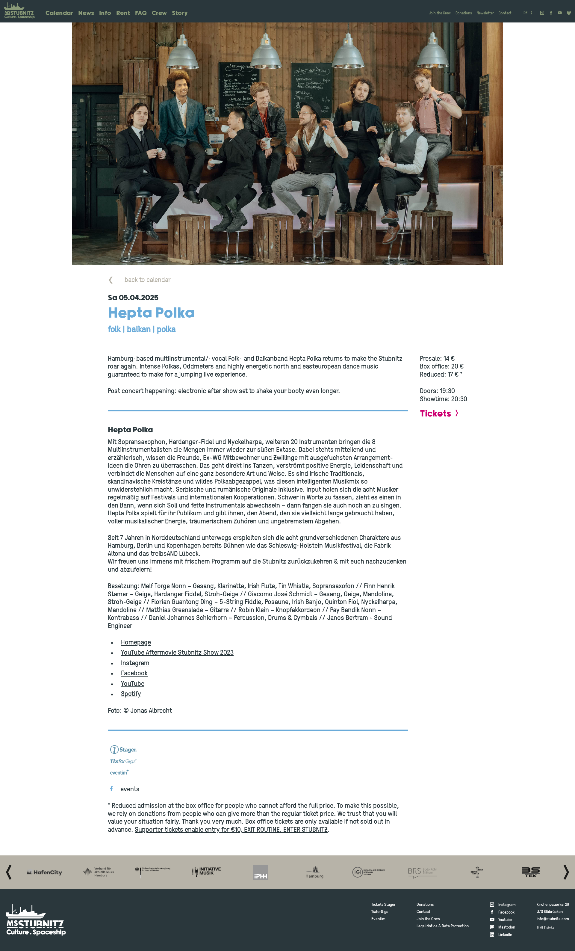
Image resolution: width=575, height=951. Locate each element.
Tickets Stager (383, 904)
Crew (159, 13)
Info (105, 13)
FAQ (141, 13)
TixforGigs (379, 912)
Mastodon (506, 927)
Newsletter (485, 13)
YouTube (132, 684)
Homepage (136, 642)
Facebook (134, 673)
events (130, 789)
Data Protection (455, 926)
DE (525, 13)
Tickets (435, 414)
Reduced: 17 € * (441, 375)
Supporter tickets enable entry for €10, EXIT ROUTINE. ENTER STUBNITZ (231, 830)
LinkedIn (505, 935)
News (86, 13)
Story (180, 13)
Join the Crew (440, 13)
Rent (123, 13)
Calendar (59, 13)
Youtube (505, 920)
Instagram (135, 663)
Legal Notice (427, 926)
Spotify (131, 694)
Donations (464, 13)
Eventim (378, 919)
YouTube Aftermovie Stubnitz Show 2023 (177, 653)
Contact (505, 13)
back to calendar (139, 280)
